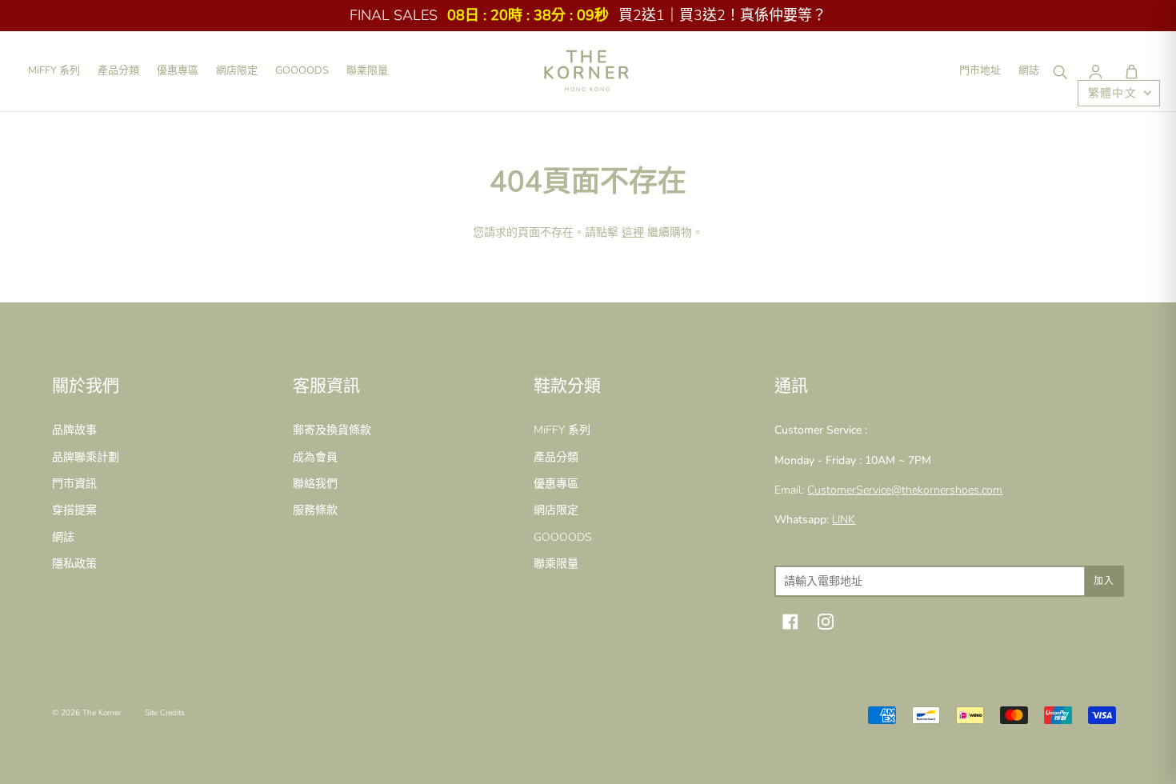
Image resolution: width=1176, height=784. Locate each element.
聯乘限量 (367, 70)
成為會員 (315, 457)
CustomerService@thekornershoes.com (904, 490)
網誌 (1028, 70)
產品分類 (118, 70)
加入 (1104, 580)
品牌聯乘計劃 (85, 457)
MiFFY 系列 (54, 70)
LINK (843, 519)
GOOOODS (302, 70)
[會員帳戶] (1095, 71)
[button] (1131, 71)
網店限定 (237, 70)
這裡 (633, 232)
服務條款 (315, 510)
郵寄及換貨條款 (332, 430)
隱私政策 (74, 563)
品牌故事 (74, 430)
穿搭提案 (74, 510)
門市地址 (980, 70)
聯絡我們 (315, 483)
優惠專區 (177, 70)
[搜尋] (1059, 71)
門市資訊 (74, 483)
